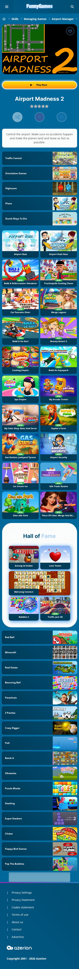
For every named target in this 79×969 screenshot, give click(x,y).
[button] (72, 6)
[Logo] (39, 6)
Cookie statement (23, 907)
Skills (15, 19)
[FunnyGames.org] (4, 19)
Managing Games (35, 19)
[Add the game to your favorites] (70, 31)
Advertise (18, 937)
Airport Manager (63, 19)
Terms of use (20, 914)
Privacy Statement (23, 900)
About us (17, 922)
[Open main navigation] (6, 6)
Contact (16, 929)
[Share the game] (17, 117)
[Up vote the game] (62, 117)
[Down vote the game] (40, 117)
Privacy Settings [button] (22, 892)
